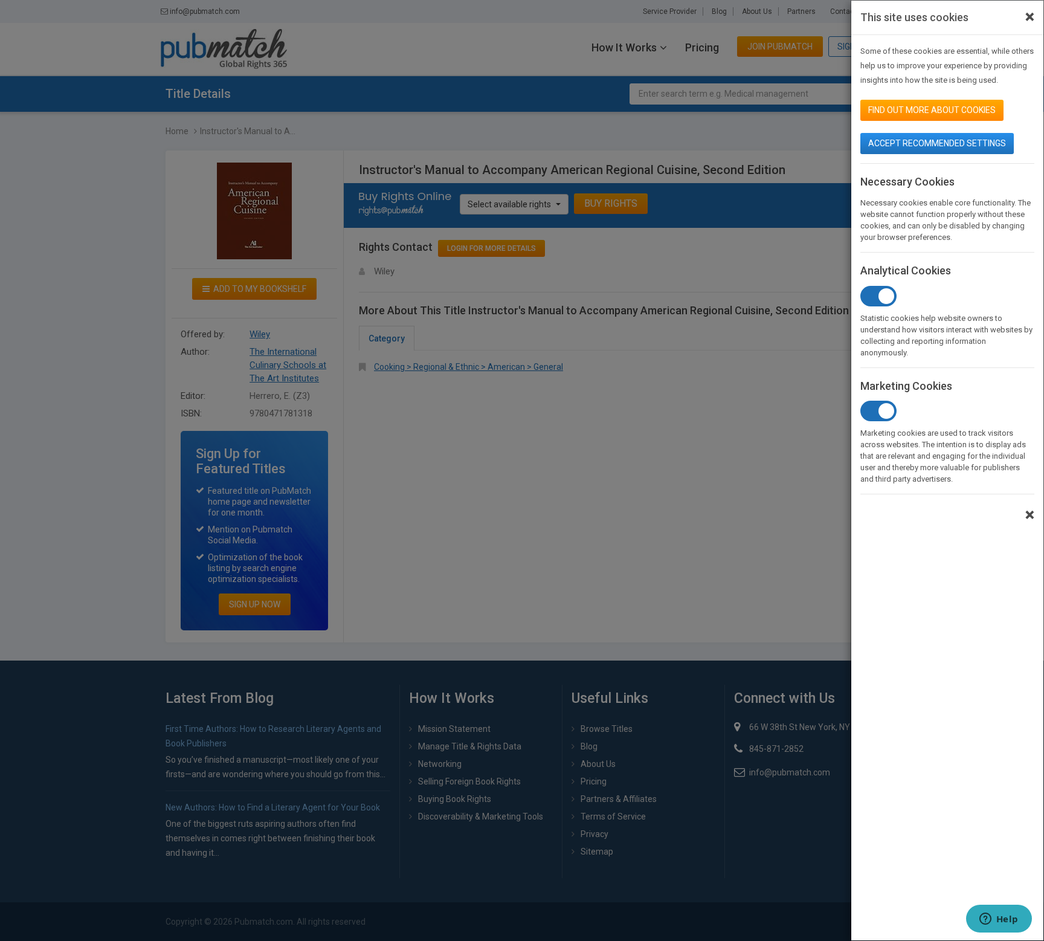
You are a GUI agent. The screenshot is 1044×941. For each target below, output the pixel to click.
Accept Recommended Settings (937, 143)
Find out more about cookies (932, 110)
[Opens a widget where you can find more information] (998, 920)
